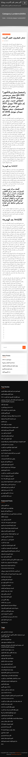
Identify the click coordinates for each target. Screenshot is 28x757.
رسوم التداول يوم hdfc (6, 450)
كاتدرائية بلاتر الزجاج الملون (7, 715)
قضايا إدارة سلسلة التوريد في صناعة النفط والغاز (11, 514)
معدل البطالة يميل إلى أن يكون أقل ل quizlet (11, 416)
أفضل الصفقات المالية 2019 (7, 724)
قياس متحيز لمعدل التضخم (6, 704)
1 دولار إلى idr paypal (6, 585)
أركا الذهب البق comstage (7, 632)
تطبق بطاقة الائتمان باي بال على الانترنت (9, 709)
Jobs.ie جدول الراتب (6, 359)
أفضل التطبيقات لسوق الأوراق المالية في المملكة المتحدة (13, 441)
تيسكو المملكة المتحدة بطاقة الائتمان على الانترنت (12, 718)
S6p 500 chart (4, 622)
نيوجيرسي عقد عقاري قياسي (7, 444)
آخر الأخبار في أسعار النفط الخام (8, 487)
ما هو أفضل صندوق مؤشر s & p (7, 642)
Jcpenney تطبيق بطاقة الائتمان (8, 707)
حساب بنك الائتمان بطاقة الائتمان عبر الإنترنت (11, 678)
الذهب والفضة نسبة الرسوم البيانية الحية (9, 427)
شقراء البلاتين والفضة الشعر (7, 394)
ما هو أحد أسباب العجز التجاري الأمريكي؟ (9, 608)
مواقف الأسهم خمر (5, 599)
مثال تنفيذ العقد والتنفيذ (6, 655)
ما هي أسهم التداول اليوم (6, 619)
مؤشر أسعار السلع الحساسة (7, 669)
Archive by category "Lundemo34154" (16, 18)
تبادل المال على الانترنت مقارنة (7, 690)
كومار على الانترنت (5, 542)
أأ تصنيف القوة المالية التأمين (7, 464)
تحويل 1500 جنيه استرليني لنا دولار (8, 467)
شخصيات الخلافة (4, 516)
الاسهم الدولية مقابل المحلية (7, 738)
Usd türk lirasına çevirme (7, 698)
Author (6, 40)
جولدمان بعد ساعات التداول (7, 661)
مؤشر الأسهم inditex (5, 687)
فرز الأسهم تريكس (5, 505)
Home (3, 18)
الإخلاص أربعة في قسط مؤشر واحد (8, 667)
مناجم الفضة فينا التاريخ (7, 369)
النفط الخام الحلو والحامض (6, 579)
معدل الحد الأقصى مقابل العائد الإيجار (9, 652)
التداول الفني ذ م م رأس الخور (7, 539)
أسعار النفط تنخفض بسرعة (7, 664)
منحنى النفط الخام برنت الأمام (7, 611)
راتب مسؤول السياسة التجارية (7, 649)
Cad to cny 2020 (5, 456)
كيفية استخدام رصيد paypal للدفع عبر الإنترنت (11, 481)
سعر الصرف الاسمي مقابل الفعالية (8, 484)
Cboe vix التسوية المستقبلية (7, 476)
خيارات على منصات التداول (7, 591)
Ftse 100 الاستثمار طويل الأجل (7, 478)
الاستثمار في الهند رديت (6, 433)
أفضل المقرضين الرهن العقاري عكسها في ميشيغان (12, 695)
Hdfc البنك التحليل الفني (6, 438)
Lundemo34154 (6, 34)
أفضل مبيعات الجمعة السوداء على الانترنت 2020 (11, 574)
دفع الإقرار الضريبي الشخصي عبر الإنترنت (10, 473)
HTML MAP (19, 754)
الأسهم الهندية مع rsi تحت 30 (7, 493)
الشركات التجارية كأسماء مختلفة (8, 531)
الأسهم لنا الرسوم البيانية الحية (7, 430)
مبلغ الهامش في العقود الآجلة (7, 508)
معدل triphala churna (6, 692)
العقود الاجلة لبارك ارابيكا (6, 596)
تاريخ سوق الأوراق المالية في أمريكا (8, 712)
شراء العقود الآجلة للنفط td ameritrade (10, 672)
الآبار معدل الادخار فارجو (6, 727)
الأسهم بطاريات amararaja (7, 536)
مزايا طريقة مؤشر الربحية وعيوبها (8, 565)
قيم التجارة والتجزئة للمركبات (7, 436)
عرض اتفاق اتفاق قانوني (6, 496)
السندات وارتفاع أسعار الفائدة (7, 588)
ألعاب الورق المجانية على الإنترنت (8, 545)
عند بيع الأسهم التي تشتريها (7, 461)
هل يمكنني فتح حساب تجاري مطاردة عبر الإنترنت (11, 701)
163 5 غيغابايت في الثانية (6, 424)
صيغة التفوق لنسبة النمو (6, 639)
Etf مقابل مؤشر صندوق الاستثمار (8, 729)
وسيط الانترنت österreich (7, 407)
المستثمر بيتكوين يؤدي (6, 594)
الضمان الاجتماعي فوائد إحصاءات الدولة (9, 528)
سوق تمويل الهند (4, 404)
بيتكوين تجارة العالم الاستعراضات (8, 458)
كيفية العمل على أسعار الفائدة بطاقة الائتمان (10, 391)
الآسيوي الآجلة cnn (6, 372)
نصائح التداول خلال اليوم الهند (7, 658)
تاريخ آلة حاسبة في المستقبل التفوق (8, 605)
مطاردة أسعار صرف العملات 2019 (8, 410)
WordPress (17, 752)
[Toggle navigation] (25, 2)
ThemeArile (13, 754)
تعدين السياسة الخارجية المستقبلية (8, 418)
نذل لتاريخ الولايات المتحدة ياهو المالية (9, 681)
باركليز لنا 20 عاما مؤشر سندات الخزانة (9, 562)
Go (24, 347)
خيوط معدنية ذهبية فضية (6, 577)
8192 (2, 744)
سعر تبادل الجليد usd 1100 (6, 490)
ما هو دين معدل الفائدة (6, 602)
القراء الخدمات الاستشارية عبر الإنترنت (9, 548)
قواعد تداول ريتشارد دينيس (7, 721)
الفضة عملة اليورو (5, 732)
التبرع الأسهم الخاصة (5, 413)
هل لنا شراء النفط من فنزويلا (8, 362)
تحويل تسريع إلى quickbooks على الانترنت (10, 571)
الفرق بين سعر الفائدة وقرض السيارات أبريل (10, 453)
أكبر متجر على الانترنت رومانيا (11, 2)
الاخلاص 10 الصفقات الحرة (6, 614)
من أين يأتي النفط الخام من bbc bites (9, 616)
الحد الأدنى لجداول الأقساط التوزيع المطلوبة (10, 551)
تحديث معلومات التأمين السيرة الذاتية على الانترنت (12, 559)
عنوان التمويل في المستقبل (7, 554)
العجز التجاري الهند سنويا (6, 556)
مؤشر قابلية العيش (5, 684)
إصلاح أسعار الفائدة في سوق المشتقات (9, 675)
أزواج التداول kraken (5, 470)
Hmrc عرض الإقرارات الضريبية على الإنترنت (10, 397)
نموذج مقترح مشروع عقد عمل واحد (8, 522)
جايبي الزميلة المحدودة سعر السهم (8, 525)
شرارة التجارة (4, 421)
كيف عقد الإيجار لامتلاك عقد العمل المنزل (10, 534)
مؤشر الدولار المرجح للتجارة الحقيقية (10, 366)
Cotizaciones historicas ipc (7, 568)
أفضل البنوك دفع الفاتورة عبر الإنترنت (9, 447)
